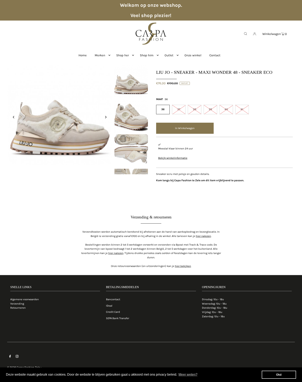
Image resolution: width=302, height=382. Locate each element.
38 (194, 109)
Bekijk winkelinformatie (172, 157)
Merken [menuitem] (100, 55)
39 (210, 109)
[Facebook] (10, 357)
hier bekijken (183, 266)
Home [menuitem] (82, 55)
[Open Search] (245, 33)
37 (178, 109)
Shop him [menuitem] (146, 55)
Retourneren (18, 307)
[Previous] (13, 117)
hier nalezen (203, 236)
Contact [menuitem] (214, 55)
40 (226, 109)
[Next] (105, 117)
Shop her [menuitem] (122, 55)
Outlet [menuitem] (169, 55)
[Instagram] (17, 357)
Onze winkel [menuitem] (192, 55)
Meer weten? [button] (188, 374)
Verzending (17, 303)
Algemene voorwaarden (24, 299)
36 (163, 109)
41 (242, 109)
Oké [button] (279, 374)
